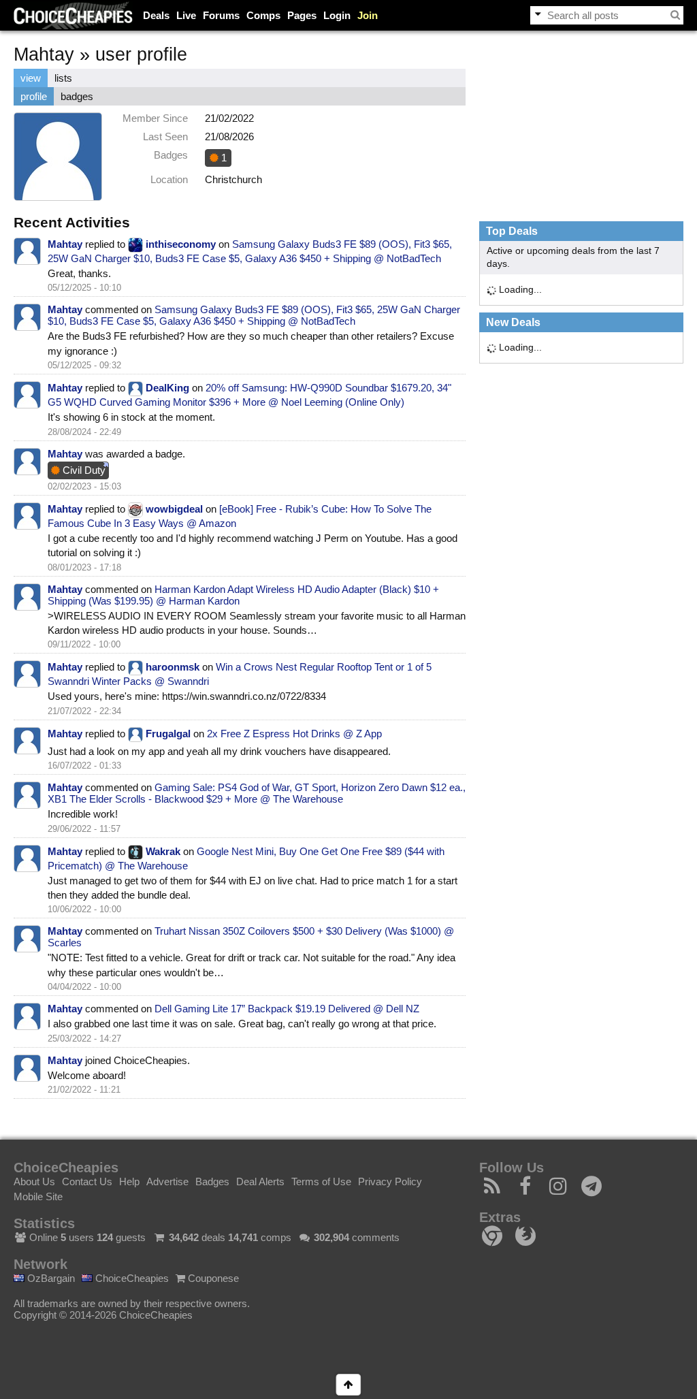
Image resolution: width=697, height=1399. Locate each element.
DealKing (167, 387)
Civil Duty (83, 470)
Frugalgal (168, 733)
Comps (263, 15)
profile (33, 96)
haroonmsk (172, 667)
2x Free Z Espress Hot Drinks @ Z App (294, 733)
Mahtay (65, 244)
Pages (302, 15)
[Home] (73, 15)
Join (367, 15)
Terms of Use (321, 1181)
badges (77, 96)
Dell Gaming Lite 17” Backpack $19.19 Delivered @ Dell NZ (287, 1008)
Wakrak (163, 851)
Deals (156, 15)
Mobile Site (38, 1196)
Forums (221, 15)
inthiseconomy (181, 244)
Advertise (167, 1181)
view (30, 78)
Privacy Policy (390, 1181)
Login (337, 15)
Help (129, 1181)
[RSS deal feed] (492, 1189)
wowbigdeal (174, 509)
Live (186, 15)
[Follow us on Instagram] (558, 1189)
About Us (34, 1181)
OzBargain (50, 1278)
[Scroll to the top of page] (348, 1385)
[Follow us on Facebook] (526, 1189)
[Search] (675, 15)
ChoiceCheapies (131, 1278)
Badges (212, 1181)
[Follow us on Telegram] (592, 1189)
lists (63, 78)
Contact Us (87, 1181)
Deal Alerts (260, 1181)
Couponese (212, 1278)
